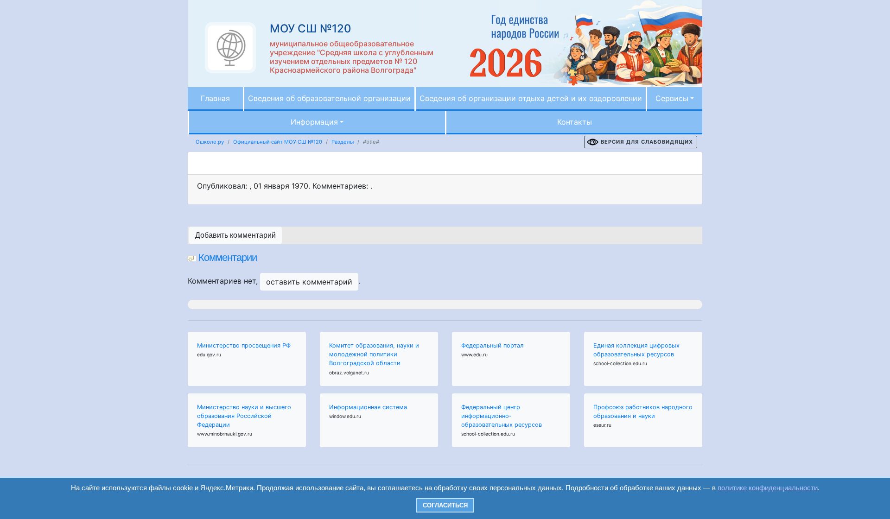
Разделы (342, 142)
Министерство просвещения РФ (244, 345)
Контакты (574, 122)
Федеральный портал (492, 345)
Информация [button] (314, 122)
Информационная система (368, 407)
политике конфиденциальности (768, 488)
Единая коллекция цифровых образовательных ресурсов (636, 350)
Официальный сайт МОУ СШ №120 (277, 142)
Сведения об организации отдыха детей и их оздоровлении (531, 98)
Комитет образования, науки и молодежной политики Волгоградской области (374, 354)
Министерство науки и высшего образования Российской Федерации (244, 416)
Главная (215, 98)
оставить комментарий (309, 281)
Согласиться (445, 505)
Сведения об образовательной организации (329, 98)
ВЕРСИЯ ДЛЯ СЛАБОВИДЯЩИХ (647, 142)
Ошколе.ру (210, 142)
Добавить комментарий (235, 235)
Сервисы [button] (671, 98)
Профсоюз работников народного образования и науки (643, 411)
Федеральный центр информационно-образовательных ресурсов (501, 416)
